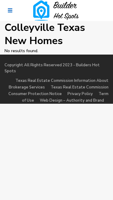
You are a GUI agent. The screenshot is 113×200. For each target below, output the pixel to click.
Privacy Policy (80, 94)
